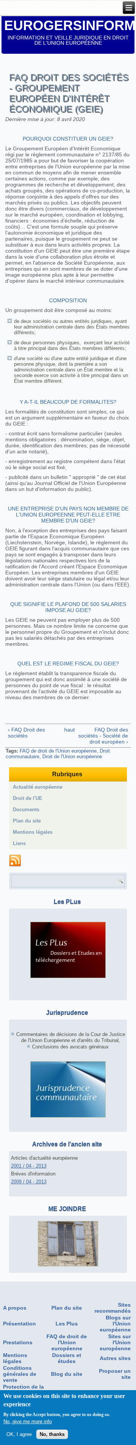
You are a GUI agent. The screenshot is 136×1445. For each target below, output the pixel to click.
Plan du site (27, 821)
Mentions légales (33, 832)
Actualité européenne (37, 787)
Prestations (17, 1342)
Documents (26, 809)
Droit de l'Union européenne (72, 756)
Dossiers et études (66, 1358)
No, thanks (52, 1434)
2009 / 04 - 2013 (28, 1181)
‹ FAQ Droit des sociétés (26, 733)
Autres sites (115, 1358)
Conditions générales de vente (19, 1374)
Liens (19, 843)
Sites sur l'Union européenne (115, 1342)
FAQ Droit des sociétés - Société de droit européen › (103, 736)
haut (66, 730)
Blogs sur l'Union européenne (115, 1324)
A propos (14, 1308)
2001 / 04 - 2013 (28, 1166)
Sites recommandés (112, 1308)
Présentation (19, 1324)
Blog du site (66, 1374)
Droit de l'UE (27, 798)
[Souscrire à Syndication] (15, 861)
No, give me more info (27, 1421)
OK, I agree (19, 1434)
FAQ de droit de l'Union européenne (58, 751)
